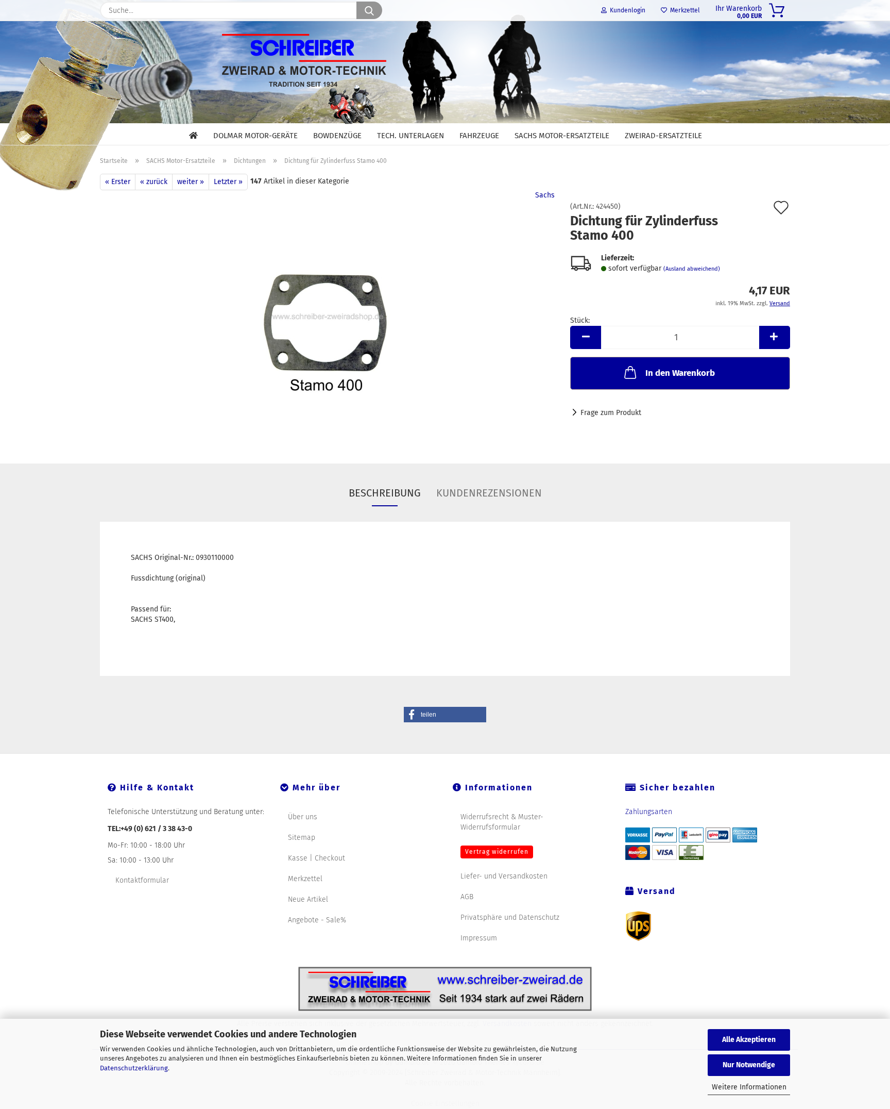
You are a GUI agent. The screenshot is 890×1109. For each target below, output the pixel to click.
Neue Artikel (308, 899)
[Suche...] (369, 10)
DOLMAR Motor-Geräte (255, 135)
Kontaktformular (142, 880)
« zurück (153, 181)
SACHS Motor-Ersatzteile (562, 135)
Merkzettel (683, 10)
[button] (585, 337)
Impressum (478, 938)
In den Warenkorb (680, 373)
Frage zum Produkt (610, 412)
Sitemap (301, 837)
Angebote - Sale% (317, 920)
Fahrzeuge (479, 135)
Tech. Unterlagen (410, 135)
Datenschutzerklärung (134, 1068)
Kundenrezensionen (489, 493)
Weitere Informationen (749, 1087)
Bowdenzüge (337, 135)
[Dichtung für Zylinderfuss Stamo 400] (327, 319)
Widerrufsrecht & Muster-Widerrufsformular (501, 822)
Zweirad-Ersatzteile (663, 135)
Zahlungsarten (648, 811)
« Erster (117, 181)
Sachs (545, 195)
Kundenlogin (626, 10)
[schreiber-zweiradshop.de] (445, 71)
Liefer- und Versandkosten (503, 876)
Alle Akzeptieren (749, 1039)
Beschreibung (385, 493)
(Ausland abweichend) (691, 269)
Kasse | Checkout (316, 858)
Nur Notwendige (749, 1065)
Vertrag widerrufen (496, 851)
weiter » (190, 181)
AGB (466, 896)
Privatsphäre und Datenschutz (509, 917)
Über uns (302, 817)
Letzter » (228, 181)
